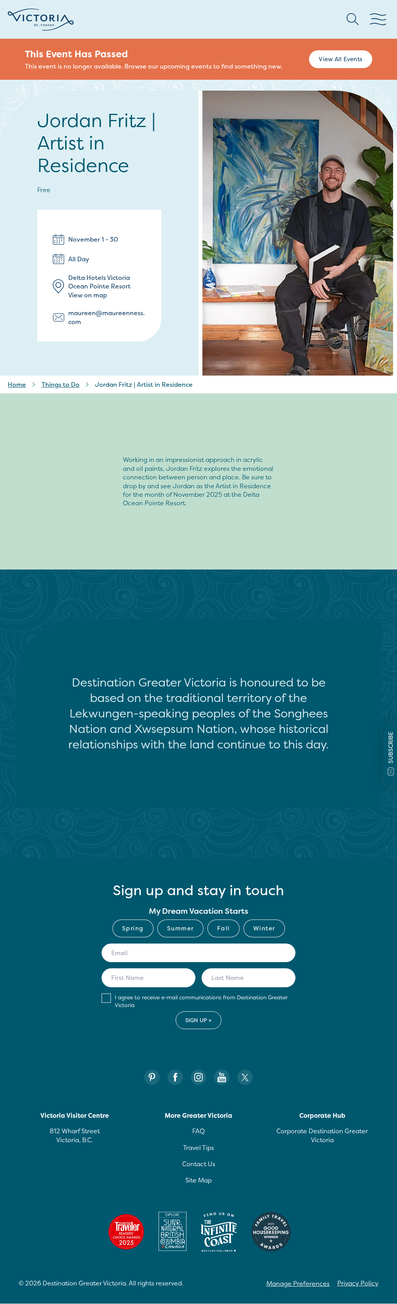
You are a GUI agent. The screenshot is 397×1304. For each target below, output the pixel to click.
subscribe (391, 748)
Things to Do (60, 384)
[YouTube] (222, 1077)
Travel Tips (198, 1147)
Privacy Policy (357, 1283)
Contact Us (198, 1164)
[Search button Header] (352, 19)
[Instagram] (198, 1077)
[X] (245, 1077)
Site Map (198, 1180)
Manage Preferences (298, 1283)
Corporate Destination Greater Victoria (322, 1135)
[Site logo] (41, 20)
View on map (87, 295)
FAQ (198, 1131)
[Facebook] (175, 1077)
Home (17, 384)
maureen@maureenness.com (106, 317)
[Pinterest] (152, 1077)
